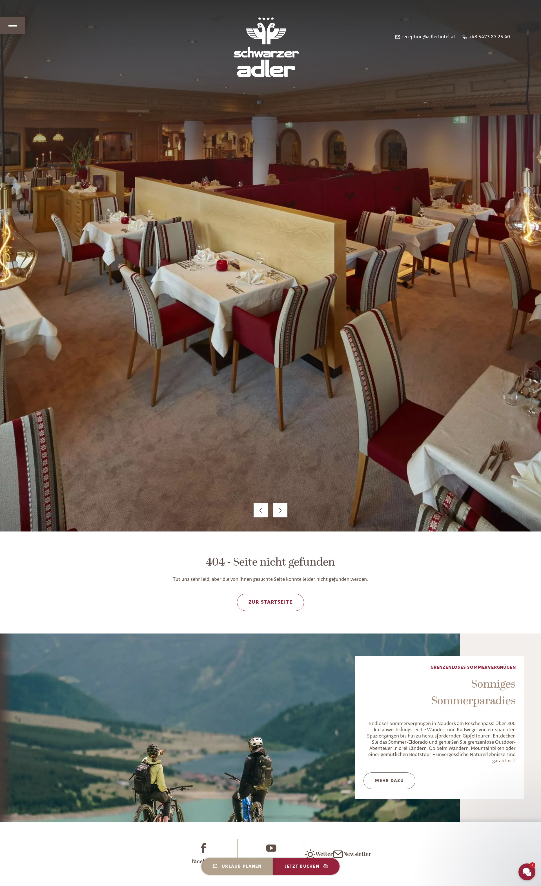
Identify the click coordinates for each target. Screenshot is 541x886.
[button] (270, 265)
